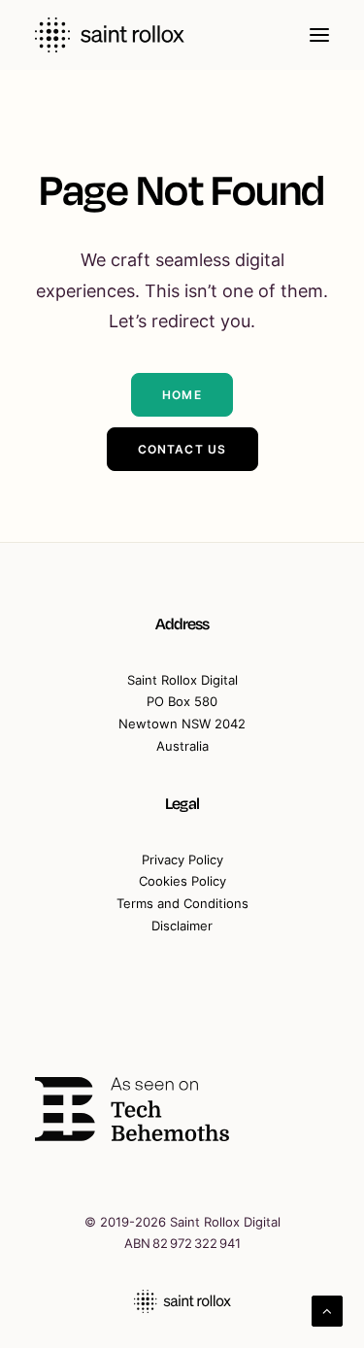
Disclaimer (182, 925)
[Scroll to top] (327, 1309)
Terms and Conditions (182, 903)
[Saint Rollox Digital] (109, 34)
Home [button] (182, 395)
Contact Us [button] (182, 449)
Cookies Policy (182, 881)
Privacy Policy (182, 859)
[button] (319, 35)
